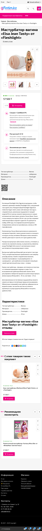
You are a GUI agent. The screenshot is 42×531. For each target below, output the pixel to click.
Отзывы (3, 495)
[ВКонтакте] (12, 346)
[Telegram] (25, 346)
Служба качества (6, 490)
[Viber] (19, 346)
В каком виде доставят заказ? (19, 157)
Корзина (23, 479)
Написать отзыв (9, 333)
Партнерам (4, 488)
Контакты (4, 493)
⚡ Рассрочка (5, 483)
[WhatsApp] (21, 346)
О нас (2, 479)
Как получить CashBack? (17, 127)
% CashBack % (5, 486)
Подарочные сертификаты (12, 15)
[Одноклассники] (14, 346)
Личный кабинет (26, 483)
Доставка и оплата (7, 481)
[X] (16, 346)
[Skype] (23, 346)
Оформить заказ (26, 481)
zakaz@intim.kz (5, 511)
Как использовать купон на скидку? (21, 125)
